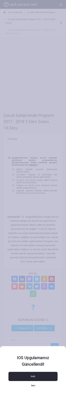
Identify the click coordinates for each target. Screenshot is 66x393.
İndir (33, 376)
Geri (33, 385)
